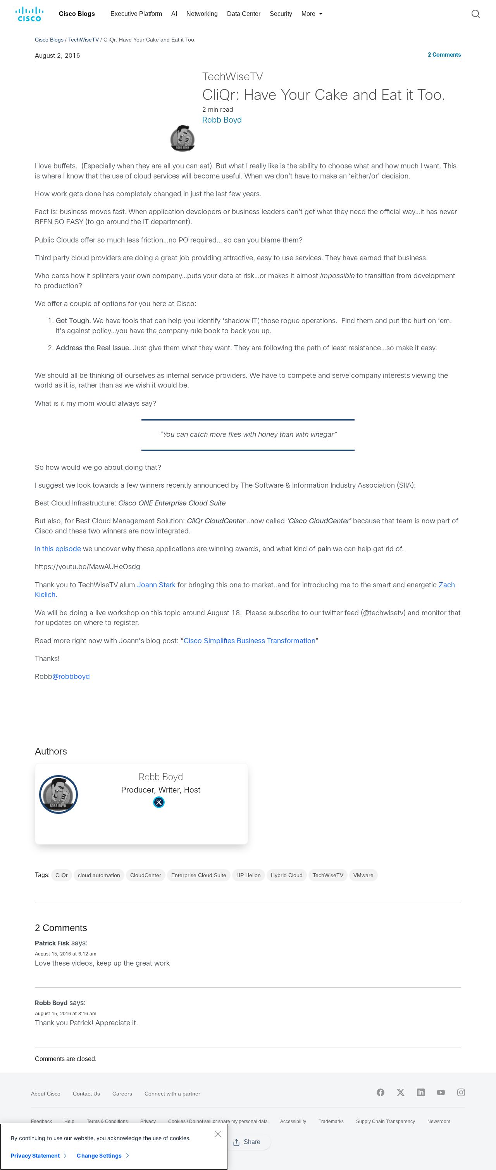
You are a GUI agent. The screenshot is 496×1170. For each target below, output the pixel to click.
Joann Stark (156, 585)
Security (281, 13)
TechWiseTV (83, 39)
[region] (114, 1146)
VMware (363, 875)
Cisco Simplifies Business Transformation (249, 641)
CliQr (61, 875)
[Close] (218, 1133)
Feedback (41, 1121)
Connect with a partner (172, 1093)
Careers (122, 1093)
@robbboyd (71, 677)
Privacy (148, 1121)
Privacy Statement (35, 1155)
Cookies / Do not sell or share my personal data (218, 1121)
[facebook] (380, 1092)
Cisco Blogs (77, 13)
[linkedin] (421, 1092)
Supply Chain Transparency (385, 1121)
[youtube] (441, 1092)
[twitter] (401, 1092)
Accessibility (293, 1121)
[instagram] (461, 1092)
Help (69, 1121)
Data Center (243, 13)
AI (174, 13)
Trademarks (331, 1121)
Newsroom (438, 1121)
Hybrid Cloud (287, 875)
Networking (202, 13)
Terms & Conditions (107, 1121)
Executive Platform (136, 13)
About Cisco (45, 1093)
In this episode (58, 549)
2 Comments (444, 55)
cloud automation (99, 875)
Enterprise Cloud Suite (198, 875)
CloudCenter (145, 875)
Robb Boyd (222, 120)
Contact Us (86, 1093)
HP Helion (248, 875)
